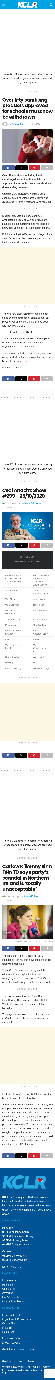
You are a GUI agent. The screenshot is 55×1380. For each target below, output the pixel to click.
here (20, 367)
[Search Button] (51, 4)
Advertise (7, 1293)
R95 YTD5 (8, 1331)
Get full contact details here (18, 1349)
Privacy (20, 1361)
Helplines (7, 1284)
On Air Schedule (11, 1297)
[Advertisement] (27, 40)
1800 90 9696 (12, 1338)
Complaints (8, 1288)
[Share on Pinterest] (34, 167)
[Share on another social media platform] (47, 167)
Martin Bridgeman (32, 503)
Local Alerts (9, 1280)
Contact (31, 1361)
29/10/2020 (35, 124)
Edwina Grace (18, 124)
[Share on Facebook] (8, 167)
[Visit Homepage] (27, 5)
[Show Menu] (3, 4)
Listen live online (11, 1266)
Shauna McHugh (31, 896)
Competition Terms (13, 1301)
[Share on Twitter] (21, 167)
